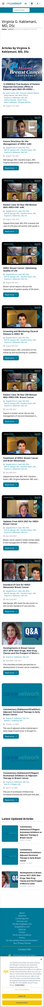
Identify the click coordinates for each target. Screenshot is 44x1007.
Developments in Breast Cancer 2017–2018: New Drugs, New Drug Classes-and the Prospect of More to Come (31, 878)
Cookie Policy (19, 985)
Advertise (22, 915)
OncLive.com (22, 921)
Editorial (22, 929)
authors (11, 29)
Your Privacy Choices (22, 943)
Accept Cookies (22, 1003)
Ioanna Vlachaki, (10, 100)
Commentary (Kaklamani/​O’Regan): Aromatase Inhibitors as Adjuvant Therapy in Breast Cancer (31, 832)
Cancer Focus (20, 10)
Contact (22, 932)
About (22, 913)
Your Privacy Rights (22, 989)
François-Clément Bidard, (29, 93)
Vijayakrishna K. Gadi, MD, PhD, (17, 148)
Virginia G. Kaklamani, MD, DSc (15, 152)
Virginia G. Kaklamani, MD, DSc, (16, 98)
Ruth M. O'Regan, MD (12, 784)
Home (4, 29)
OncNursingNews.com (22, 924)
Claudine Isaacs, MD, (28, 150)
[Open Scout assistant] (31, 3)
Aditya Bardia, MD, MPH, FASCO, (16, 95)
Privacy (22, 937)
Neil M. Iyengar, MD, (11, 150)
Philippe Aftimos (24, 102)
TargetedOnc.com (22, 926)
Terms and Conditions (22, 935)
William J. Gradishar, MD (13, 720)
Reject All (21, 996)
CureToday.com (22, 918)
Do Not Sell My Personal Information (22, 940)
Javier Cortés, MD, (12, 93)
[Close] (41, 959)
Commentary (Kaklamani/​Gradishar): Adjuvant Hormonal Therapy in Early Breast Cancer (30, 855)
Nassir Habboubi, (10, 102)
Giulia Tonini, (22, 100)
